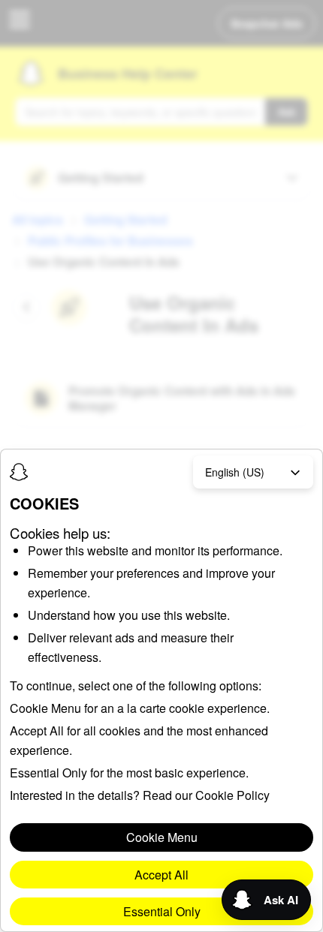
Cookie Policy (232, 795)
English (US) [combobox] (234, 472)
